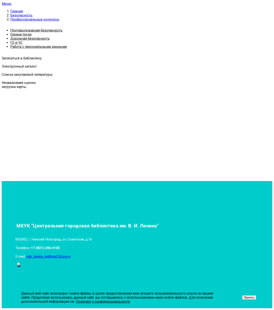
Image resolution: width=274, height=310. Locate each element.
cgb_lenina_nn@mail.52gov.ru (48, 256)
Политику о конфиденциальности (103, 301)
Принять (249, 297)
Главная (16, 11)
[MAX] (19, 265)
